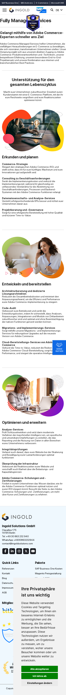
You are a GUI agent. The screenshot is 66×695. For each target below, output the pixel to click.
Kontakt (6, 573)
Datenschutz (8, 583)
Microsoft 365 (57, 3)
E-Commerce (42, 3)
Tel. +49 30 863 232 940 (15, 536)
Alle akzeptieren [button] (39, 669)
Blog (4, 578)
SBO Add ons (27, 3)
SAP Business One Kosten (48, 568)
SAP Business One (10, 3)
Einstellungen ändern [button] (39, 683)
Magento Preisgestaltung (48, 573)
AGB (4, 592)
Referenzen (8, 568)
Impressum (7, 587)
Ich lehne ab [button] (40, 676)
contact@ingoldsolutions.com (17, 543)
